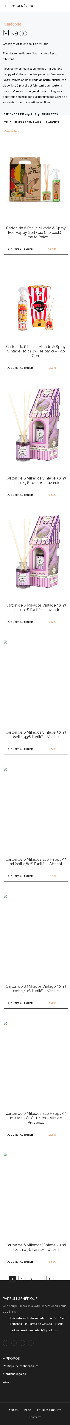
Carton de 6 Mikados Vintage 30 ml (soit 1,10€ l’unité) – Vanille (36, 988)
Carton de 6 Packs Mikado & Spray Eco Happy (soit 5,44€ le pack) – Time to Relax (36, 232)
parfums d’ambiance (51, 74)
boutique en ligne (39, 102)
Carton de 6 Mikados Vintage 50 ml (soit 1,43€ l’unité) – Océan (36, 1247)
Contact (35, 1417)
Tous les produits (49, 1410)
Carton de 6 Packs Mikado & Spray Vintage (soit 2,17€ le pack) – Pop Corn (36, 351)
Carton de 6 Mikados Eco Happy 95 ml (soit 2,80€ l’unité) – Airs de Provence (36, 1118)
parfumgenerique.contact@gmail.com (34, 1330)
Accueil (14, 1410)
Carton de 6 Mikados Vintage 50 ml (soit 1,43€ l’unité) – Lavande (36, 480)
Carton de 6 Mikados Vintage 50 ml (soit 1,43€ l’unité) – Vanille (36, 734)
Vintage (21, 74)
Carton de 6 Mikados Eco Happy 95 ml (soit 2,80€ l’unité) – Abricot (36, 861)
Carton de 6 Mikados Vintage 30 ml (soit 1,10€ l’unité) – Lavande (36, 607)
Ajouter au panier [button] (20, 249)
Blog (27, 1410)
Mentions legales (14, 1374)
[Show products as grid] (61, 131)
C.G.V (6, 1382)
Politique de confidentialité (20, 1366)
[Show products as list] (66, 131)
